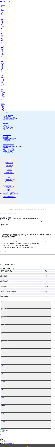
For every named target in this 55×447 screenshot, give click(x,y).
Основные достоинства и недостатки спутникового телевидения (9, 149)
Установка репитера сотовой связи (6, 133)
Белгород (2, 30)
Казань (2, 7)
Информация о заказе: (2, 439)
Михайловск (2, 93)
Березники (2, 68)
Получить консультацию (2, 429)
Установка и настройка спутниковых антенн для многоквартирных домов (10, 118)
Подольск (2, 39)
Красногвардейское (3, 106)
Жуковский (2, 84)
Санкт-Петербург (3, 5)
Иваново (2, 29)
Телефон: (1, 438)
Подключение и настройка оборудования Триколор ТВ (8, 115)
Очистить (1, 436)
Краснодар (2, 12)
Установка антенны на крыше (5, 124)
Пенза (2, 22)
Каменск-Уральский (3, 62)
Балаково (2, 56)
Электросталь (2, 63)
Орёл (1, 37)
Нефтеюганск (2, 72)
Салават (2, 64)
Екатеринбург (2, 6)
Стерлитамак (2, 41)
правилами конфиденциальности (12, 443)
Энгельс (2, 50)
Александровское (3, 104)
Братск (2, 49)
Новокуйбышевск (3, 92)
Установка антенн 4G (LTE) (5, 141)
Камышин (2, 83)
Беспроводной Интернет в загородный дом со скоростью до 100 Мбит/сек (10, 138)
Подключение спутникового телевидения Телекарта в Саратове (6, 332)
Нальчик (2, 47)
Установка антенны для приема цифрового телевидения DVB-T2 (9, 127)
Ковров (2, 70)
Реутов (2, 86)
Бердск (2, 89)
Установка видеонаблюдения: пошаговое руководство (8, 152)
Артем (2, 87)
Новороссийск (2, 43)
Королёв (2, 51)
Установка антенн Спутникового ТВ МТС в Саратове (5, 324)
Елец (1, 90)
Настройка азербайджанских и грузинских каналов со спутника (9, 119)
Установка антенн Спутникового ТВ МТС (7, 113)
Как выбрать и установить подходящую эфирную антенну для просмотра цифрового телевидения (12, 146)
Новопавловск (2, 99)
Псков (2, 53)
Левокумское (2, 107)
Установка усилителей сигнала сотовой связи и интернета (8, 139)
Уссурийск (2, 59)
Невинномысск (2, 94)
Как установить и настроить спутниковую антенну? (5, 340)
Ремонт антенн (4, 121)
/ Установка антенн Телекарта (13, 213)
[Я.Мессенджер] (0, 431)
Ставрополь (2, 27)
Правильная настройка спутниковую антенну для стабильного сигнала (9, 147)
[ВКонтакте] (1, 431)
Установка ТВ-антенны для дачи (6, 125)
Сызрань (2, 61)
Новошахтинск (2, 85)
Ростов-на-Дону (2, 9)
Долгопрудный (2, 82)
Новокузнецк (2, 20)
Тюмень (2, 13)
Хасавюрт (2, 67)
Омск (1, 8)
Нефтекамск (2, 71)
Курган (2, 36)
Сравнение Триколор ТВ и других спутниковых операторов (8, 144)
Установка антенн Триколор (5, 112)
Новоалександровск (3, 96)
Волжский (2, 35)
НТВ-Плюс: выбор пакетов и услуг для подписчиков (8, 145)
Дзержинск (2, 48)
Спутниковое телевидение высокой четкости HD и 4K (8, 151)
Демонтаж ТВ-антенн (5, 134)
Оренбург (2, 19)
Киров (2, 23)
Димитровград (2, 81)
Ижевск (2, 14)
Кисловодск (2, 101)
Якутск (2, 38)
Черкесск (2, 76)
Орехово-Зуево (2, 79)
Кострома (2, 42)
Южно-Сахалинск (3, 54)
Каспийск (2, 78)
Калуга (2, 34)
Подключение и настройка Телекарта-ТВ (7, 116)
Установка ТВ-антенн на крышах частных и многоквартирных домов (9, 132)
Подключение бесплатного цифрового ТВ (7, 126)
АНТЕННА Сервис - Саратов (3, 213)
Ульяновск (2, 15)
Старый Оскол (2, 52)
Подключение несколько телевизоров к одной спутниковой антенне (9, 117)
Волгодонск (2, 60)
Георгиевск (2, 98)
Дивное (2, 105)
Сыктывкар (2, 46)
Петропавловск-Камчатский (4, 58)
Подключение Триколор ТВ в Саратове (4, 308)
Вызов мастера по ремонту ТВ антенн (6, 130)
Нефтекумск (2, 103)
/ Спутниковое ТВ (8, 213)
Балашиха (2, 25)
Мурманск (2, 40)
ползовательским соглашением (8, 443)
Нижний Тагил (2, 32)
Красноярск (2, 10)
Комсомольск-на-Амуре (3, 45)
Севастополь (2, 26)
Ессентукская (2, 108)
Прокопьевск (2, 55)
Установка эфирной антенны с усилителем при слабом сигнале (9, 128)
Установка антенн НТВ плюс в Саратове (4, 316)
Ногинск (2, 91)
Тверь (1, 28)
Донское (2, 95)
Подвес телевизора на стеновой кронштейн (7, 135)
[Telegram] (2, 431)
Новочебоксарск (3, 73)
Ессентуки (2, 100)
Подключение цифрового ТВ (5, 123)
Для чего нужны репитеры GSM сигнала (7, 140)
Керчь (2, 65)
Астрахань (2, 21)
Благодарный (2, 97)
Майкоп (2, 69)
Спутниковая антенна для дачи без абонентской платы (8, 120)
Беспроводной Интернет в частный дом (6, 137)
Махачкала (2, 18)
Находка (2, 66)
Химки (2, 44)
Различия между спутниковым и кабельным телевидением (8, 148)
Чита (1, 33)
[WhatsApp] (3, 431)
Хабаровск (2, 16)
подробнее (2, 225)
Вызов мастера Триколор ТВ (5, 131)
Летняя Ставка (2, 109)
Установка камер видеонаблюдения (6, 142)
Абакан (2, 57)
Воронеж (2, 11)
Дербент (2, 75)
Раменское (2, 77)
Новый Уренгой (3, 80)
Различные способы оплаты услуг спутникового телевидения (9, 150)
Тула (1, 24)
